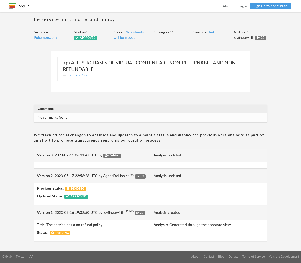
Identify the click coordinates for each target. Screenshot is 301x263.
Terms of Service (253, 256)
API (31, 256)
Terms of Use (77, 75)
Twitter (20, 256)
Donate (233, 256)
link (212, 32)
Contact (209, 256)
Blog (221, 256)
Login (242, 6)
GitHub (7, 256)
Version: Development (284, 256)
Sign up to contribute (270, 6)
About (228, 6)
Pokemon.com (45, 38)
